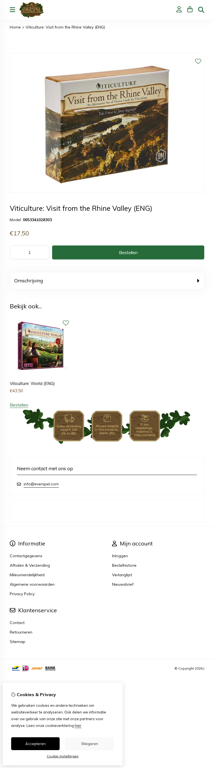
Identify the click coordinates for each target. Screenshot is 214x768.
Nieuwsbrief (122, 584)
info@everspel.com (41, 483)
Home (15, 27)
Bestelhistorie (124, 565)
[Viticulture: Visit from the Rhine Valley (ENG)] (107, 191)
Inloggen (120, 555)
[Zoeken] (201, 10)
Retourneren (21, 632)
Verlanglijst (122, 574)
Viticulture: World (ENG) (32, 383)
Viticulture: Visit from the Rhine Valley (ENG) (65, 27)
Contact (17, 622)
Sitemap (17, 641)
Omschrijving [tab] (28, 280)
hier (78, 725)
